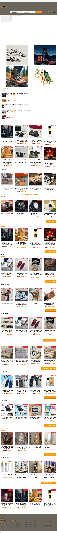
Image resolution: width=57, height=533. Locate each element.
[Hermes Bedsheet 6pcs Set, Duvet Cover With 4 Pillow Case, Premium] (7, 347)
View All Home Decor (51, 454)
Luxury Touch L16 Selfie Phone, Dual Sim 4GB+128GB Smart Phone (7, 390)
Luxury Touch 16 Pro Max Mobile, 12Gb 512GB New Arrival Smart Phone (35, 390)
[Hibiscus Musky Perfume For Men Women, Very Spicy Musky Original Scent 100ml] (7, 490)
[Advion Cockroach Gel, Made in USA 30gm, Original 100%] (7, 461)
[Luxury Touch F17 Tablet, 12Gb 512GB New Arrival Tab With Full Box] (7, 404)
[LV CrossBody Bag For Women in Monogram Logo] (7, 288)
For (36, 51)
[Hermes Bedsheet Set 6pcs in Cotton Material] (50, 347)
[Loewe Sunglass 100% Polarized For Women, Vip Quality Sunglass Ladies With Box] (35, 152)
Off (39, 49)
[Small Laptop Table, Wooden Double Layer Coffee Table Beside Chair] (7, 432)
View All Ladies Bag (51, 310)
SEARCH (38, 12)
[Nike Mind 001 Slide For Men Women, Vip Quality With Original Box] (21, 258)
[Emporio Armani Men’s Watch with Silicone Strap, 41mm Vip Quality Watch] (21, 200)
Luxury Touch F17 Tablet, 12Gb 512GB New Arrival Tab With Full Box (7, 419)
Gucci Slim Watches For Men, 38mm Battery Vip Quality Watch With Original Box (50, 215)
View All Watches (52, 221)
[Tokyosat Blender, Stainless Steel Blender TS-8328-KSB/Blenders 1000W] (21, 461)
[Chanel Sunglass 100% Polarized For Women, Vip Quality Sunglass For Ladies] (4, 106)
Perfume (44, 49)
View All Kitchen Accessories (49, 482)
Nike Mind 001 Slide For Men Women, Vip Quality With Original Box (21, 273)
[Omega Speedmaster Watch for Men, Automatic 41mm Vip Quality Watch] (7, 200)
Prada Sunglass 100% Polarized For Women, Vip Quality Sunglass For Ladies (18, 110)
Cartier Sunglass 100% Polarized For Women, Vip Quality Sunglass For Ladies (36, 140)
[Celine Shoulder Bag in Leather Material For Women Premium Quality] (50, 288)
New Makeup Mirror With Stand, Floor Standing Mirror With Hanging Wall (21, 447)
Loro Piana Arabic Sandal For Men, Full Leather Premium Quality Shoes (49, 273)
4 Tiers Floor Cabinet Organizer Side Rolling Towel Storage (35, 476)
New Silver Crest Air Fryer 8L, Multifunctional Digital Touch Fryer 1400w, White (50, 476)
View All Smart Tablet (51, 425)
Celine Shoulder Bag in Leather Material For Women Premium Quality (50, 303)
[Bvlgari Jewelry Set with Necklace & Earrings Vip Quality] (35, 179)
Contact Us (25, 6)
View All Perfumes (51, 251)
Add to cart (6, 136)
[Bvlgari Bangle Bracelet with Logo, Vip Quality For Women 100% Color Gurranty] (50, 179)
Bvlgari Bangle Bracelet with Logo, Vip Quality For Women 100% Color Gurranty (50, 188)
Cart (16, 520)
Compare (6, 138)
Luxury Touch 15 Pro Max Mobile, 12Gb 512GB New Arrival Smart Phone (21, 390)
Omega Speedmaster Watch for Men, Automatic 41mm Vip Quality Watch (7, 215)
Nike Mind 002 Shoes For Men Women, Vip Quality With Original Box (7, 273)
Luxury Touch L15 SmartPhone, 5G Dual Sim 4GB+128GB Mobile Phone (50, 390)
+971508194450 (9, 1)
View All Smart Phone (51, 397)
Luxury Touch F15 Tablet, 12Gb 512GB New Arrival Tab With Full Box (21, 419)
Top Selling (3, 121)
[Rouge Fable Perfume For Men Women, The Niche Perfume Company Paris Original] (50, 153)
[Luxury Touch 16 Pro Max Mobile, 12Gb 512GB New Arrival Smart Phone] (35, 375)
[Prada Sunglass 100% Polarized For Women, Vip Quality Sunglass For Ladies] (4, 112)
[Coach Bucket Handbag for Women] (35, 288)
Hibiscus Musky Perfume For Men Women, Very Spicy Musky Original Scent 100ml (7, 504)
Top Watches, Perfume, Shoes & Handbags (28, 194)
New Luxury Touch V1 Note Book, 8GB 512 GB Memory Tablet (35, 419)
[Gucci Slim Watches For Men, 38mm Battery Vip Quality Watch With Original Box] (50, 200)
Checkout (17, 522)
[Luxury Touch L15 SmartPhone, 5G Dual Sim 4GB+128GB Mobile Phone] (50, 375)
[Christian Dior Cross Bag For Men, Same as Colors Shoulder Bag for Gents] (21, 288)
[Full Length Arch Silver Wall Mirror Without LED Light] (50, 432)
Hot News (26, 520)
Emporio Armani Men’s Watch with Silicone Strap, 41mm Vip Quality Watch (21, 215)
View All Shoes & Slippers (50, 339)
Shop (15, 6)
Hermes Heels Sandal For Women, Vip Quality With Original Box (7, 332)
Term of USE (17, 524)
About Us (19, 6)
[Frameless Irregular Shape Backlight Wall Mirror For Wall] (35, 432)
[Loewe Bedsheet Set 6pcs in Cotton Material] (35, 347)
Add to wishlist (8, 138)
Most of (9, 52)
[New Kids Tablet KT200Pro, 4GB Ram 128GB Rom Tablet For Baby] (50, 404)
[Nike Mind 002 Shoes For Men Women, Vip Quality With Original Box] (7, 258)
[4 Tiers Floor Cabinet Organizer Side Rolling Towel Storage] (35, 461)
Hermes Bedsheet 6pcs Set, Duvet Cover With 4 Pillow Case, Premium (7, 361)
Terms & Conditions (28, 524)
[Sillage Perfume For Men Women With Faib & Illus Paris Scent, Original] (4, 95)
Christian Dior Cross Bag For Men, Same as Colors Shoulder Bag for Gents (21, 303)
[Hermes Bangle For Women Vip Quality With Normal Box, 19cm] (21, 179)
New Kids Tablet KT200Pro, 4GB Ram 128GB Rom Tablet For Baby (50, 419)
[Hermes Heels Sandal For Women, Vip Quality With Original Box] (7, 317)
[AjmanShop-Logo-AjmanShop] (7, 520)
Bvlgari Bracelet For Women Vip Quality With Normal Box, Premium (7, 188)
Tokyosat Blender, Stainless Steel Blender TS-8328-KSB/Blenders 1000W (21, 476)
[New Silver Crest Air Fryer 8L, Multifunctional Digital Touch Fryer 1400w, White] (50, 461)
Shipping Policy (28, 522)
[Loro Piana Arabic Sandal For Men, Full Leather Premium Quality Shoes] (50, 258)
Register (54, 6)
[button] (51, 12)
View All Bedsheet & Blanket (49, 368)
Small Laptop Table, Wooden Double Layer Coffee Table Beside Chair (7, 447)
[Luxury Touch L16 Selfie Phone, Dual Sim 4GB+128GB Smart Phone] (7, 375)
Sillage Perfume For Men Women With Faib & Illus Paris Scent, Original (17, 93)
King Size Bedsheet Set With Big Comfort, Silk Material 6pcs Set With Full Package (21, 361)
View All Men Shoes (51, 281)
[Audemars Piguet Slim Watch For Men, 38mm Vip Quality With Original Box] (35, 200)
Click (10, 54)
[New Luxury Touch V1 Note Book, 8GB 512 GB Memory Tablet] (35, 404)
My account (17, 526)
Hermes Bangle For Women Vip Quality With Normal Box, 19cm (21, 188)
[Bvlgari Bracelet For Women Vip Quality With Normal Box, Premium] (7, 179)
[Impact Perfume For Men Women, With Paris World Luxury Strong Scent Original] (4, 100)
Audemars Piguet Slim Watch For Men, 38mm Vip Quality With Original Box (35, 215)
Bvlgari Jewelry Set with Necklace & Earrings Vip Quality (35, 188)
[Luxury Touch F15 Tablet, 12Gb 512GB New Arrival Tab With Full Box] (21, 404)
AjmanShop (11, 51)
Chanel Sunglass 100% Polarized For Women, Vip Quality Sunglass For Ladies (18, 104)
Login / (51, 6)
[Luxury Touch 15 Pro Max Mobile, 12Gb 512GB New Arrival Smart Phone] (21, 375)
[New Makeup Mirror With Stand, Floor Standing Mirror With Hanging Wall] (21, 432)
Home (11, 6)
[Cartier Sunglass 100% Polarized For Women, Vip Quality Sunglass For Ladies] (4, 117)
